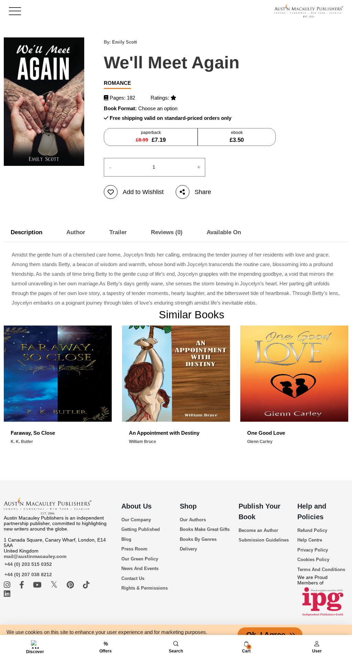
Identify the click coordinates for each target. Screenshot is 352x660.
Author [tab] (75, 232)
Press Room (134, 548)
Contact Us (132, 578)
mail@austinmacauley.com (35, 556)
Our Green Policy (139, 558)
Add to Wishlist (143, 192)
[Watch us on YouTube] (38, 585)
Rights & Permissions (144, 588)
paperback (151, 136)
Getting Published (140, 529)
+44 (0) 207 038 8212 (28, 574)
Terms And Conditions (321, 569)
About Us (136, 506)
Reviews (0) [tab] (167, 232)
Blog (126, 539)
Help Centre (309, 540)
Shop (188, 506)
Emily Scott (124, 42)
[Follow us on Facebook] (22, 585)
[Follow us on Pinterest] (71, 585)
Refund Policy (312, 530)
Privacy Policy (312, 550)
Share (203, 192)
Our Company (136, 519)
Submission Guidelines (264, 540)
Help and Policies (311, 511)
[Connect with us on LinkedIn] (7, 594)
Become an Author (258, 530)
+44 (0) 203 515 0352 (28, 564)
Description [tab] (26, 232)
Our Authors (193, 519)
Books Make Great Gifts (205, 529)
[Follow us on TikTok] (86, 585)
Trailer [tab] (118, 232)
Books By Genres (198, 539)
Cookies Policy (313, 559)
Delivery (188, 548)
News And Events (139, 568)
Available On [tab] (224, 232)
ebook (237, 136)
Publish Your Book (259, 511)
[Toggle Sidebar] (15, 11)
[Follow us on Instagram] (8, 585)
